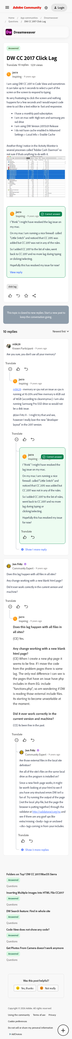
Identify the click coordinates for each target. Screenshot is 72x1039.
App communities (29, 17)
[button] (7, 8)
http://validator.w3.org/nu (46, 811)
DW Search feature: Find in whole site (28, 911)
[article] (36, 357)
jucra (15, 72)
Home (11, 17)
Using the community (19, 1014)
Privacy (52, 1014)
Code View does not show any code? (27, 929)
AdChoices (17, 1034)
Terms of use (39, 1014)
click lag (12, 286)
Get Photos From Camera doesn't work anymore (35, 948)
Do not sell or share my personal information (30, 1027)
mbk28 (16, 344)
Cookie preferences (17, 1021)
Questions (13, 21)
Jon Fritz (17, 564)
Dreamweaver (51, 17)
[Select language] (46, 7)
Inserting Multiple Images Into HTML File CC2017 (35, 892)
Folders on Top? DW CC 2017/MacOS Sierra (31, 874)
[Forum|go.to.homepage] (27, 7)
